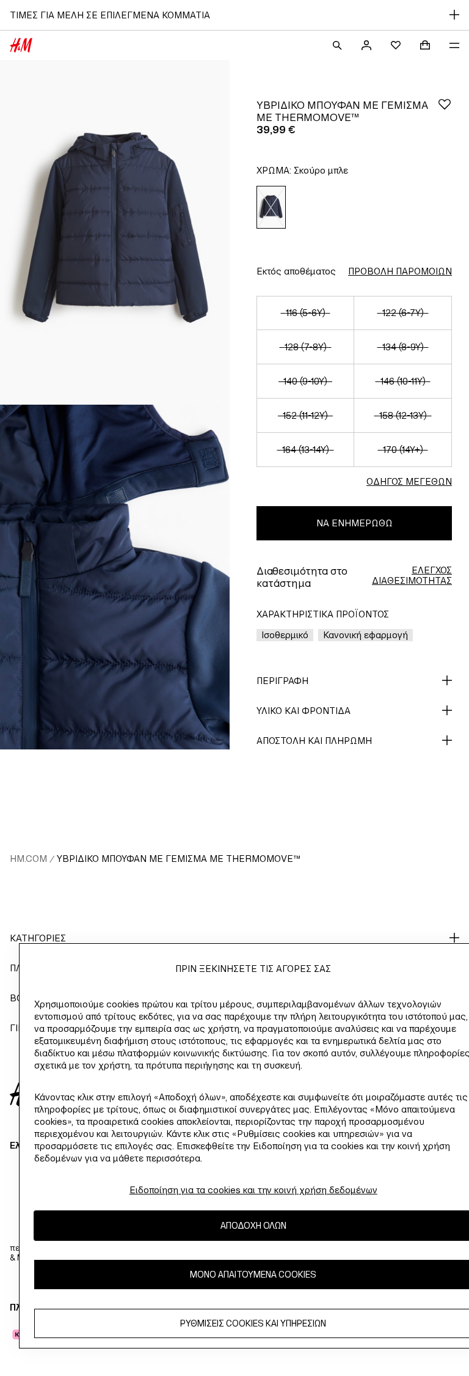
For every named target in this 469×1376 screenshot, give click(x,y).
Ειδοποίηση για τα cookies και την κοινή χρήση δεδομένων (253, 1190)
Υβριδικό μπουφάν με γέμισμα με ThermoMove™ (178, 858)
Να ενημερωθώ (354, 523)
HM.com (28, 858)
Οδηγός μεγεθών (409, 481)
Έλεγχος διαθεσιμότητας (412, 575)
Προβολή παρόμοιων (400, 271)
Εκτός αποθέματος (296, 271)
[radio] (271, 207)
